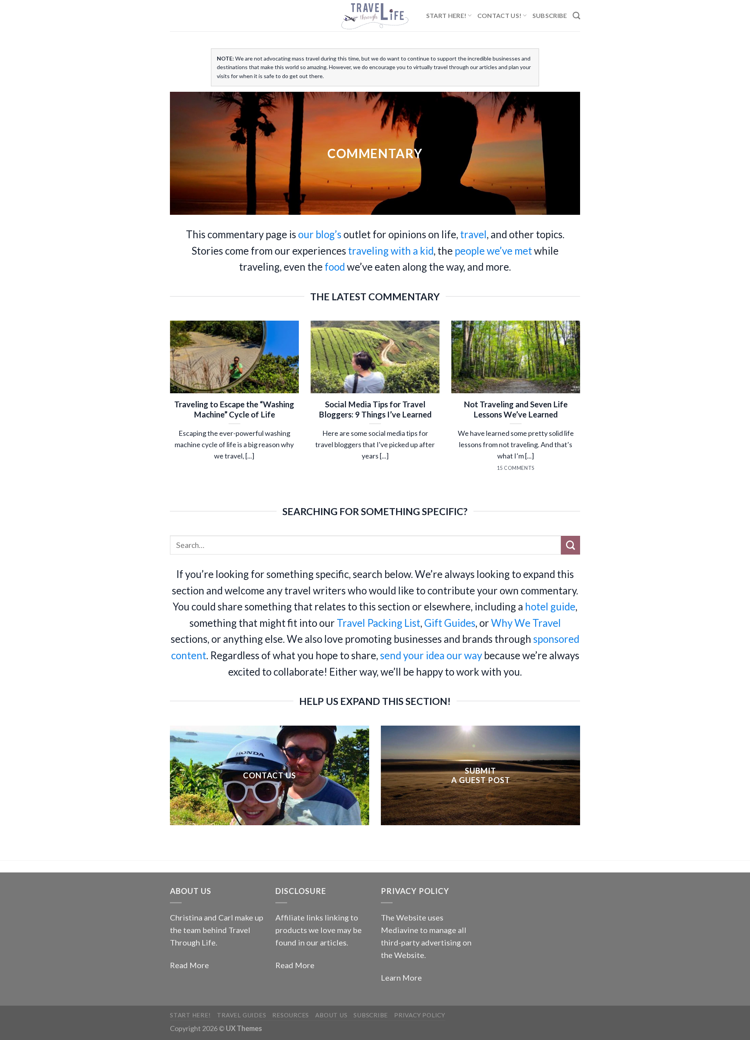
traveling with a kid (391, 250)
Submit (480, 770)
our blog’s (319, 234)
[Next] (582, 411)
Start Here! (446, 15)
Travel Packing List (378, 623)
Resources (290, 1015)
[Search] (576, 15)
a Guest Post (480, 780)
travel (473, 234)
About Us (331, 1015)
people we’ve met (493, 250)
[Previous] (168, 411)
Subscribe (549, 15)
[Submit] (570, 545)
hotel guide (550, 606)
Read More (189, 965)
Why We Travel (526, 623)
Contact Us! (499, 15)
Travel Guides (241, 1015)
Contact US (269, 775)
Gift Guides (449, 623)
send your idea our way (431, 655)
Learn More (401, 977)
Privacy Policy (419, 1015)
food (335, 266)
